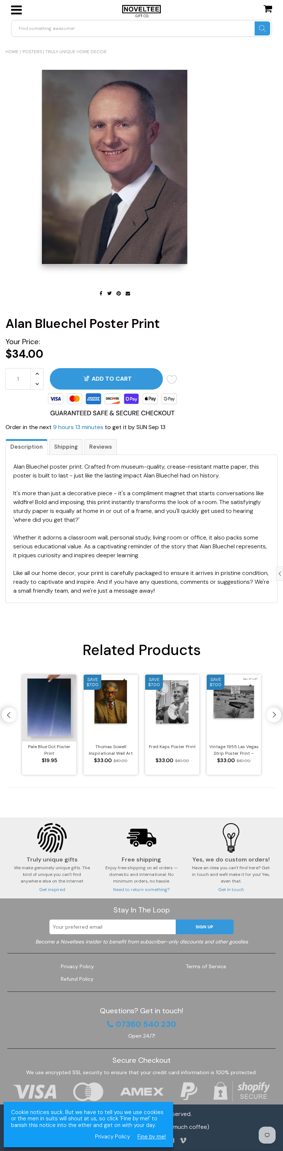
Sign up (204, 927)
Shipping (66, 447)
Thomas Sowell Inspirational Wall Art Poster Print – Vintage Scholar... (111, 750)
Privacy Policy (77, 966)
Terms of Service (206, 966)
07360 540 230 (146, 1024)
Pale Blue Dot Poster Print (49, 750)
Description (26, 447)
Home (12, 52)
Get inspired (52, 890)
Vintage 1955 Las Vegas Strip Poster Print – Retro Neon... (234, 750)
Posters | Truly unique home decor (64, 52)
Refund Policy (77, 979)
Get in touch (231, 890)
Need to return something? (141, 890)
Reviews (100, 447)
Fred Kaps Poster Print (172, 747)
